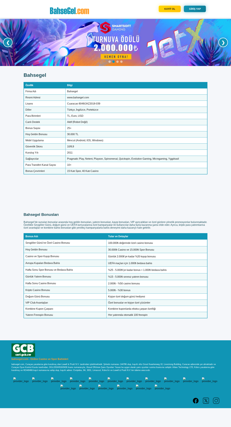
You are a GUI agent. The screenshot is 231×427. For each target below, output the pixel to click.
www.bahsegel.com (78, 97)
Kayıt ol (169, 9)
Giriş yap (195, 9)
